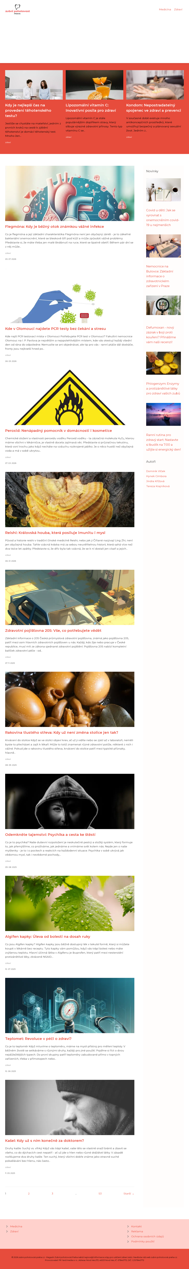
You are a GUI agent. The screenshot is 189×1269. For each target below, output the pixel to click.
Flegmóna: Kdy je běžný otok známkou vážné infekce (54, 226)
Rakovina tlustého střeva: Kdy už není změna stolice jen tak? (61, 732)
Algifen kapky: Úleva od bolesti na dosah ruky (47, 936)
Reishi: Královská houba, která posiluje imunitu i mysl (55, 533)
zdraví (8, 142)
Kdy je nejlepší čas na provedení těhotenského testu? (28, 110)
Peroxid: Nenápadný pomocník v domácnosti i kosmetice (58, 430)
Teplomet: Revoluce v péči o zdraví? (38, 1039)
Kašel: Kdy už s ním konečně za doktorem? (44, 1140)
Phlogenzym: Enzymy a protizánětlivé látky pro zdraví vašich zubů (163, 388)
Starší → (129, 1193)
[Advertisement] (94, 37)
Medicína (165, 9)
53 (100, 1193)
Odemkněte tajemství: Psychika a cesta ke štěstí (50, 834)
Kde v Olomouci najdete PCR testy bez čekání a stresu (55, 328)
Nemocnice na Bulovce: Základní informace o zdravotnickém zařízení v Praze (159, 276)
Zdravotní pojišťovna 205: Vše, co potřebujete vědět (53, 630)
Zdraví (178, 9)
